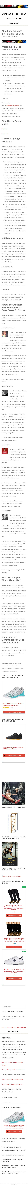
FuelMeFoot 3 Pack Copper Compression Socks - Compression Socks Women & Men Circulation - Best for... (14, 907)
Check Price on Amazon (14, 712)
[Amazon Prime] (14, 911)
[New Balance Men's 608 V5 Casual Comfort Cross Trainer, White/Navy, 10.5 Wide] (14, 960)
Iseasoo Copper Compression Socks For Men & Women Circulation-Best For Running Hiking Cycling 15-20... (14, 940)
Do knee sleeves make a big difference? (14, 807)
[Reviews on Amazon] (6, 707)
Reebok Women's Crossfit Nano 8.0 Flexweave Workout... (13, 704)
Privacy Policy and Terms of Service (13, 1070)
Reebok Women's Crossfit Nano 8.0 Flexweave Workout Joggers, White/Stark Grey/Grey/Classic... (14, 1127)
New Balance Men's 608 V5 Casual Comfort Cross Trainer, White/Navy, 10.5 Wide (14, 971)
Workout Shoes (14, 6)
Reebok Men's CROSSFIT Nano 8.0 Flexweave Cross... (13, 748)
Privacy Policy (14, 1031)
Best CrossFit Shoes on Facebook (12, 1079)
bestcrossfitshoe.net (12, 105)
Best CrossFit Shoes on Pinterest (12, 1084)
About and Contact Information (14, 1027)
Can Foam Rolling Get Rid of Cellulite (13, 1155)
